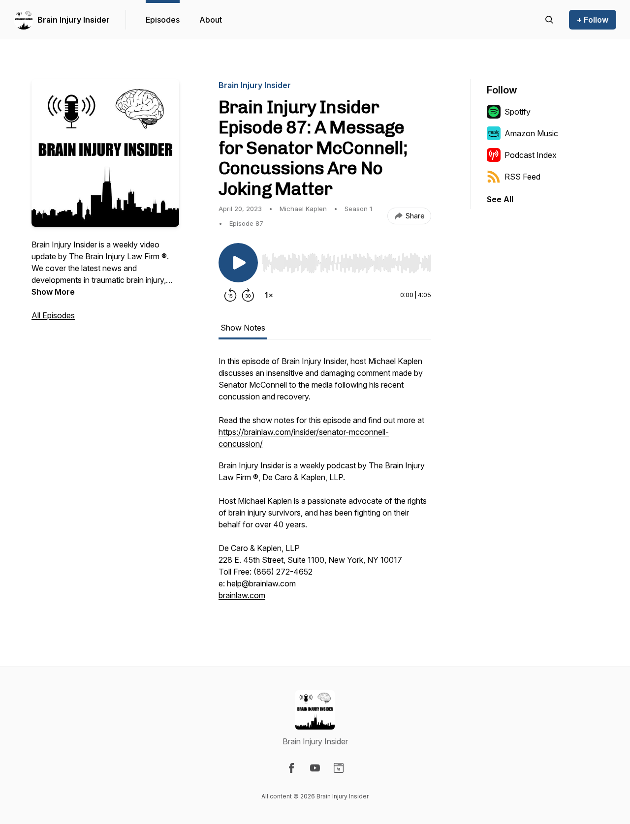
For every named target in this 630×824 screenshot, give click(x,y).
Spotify (517, 112)
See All (500, 199)
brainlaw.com (242, 595)
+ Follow (592, 20)
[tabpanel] (325, 483)
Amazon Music (531, 133)
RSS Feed (522, 177)
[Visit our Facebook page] (291, 768)
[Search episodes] (549, 20)
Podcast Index (530, 155)
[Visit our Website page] (339, 768)
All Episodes (53, 315)
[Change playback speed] (269, 295)
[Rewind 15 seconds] (230, 295)
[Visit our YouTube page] (315, 768)
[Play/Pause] (238, 262)
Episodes (163, 20)
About (210, 20)
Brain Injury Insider (73, 20)
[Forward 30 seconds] (248, 295)
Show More (53, 292)
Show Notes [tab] (242, 328)
